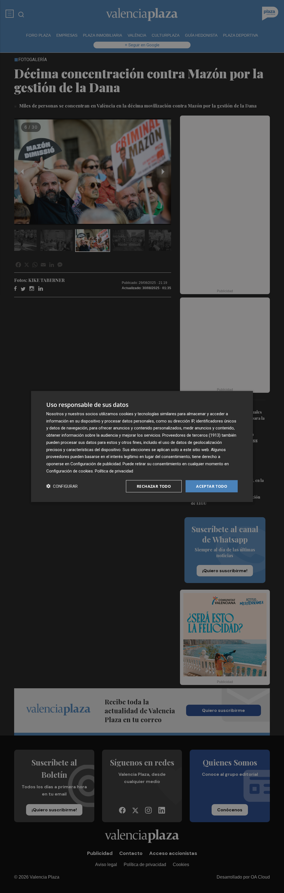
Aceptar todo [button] (211, 486)
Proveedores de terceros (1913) (191, 435)
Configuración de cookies (69, 470)
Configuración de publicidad (95, 463)
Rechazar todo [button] (154, 486)
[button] (62, 486)
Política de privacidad (114, 470)
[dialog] (142, 446)
